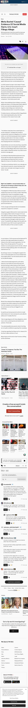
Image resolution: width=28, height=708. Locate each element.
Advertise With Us (5, 658)
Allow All (14, 705)
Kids (2, 654)
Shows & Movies (5, 649)
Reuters (3, 36)
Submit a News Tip (19, 665)
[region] (14, 697)
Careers (16, 647)
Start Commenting (14, 411)
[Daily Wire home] (14, 14)
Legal (16, 656)
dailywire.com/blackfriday (11, 187)
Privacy (3, 667)
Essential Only (14, 701)
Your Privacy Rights (19, 654)
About (2, 656)
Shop (2, 651)
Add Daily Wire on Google (15, 67)
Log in (21, 416)
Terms (2, 665)
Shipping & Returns (19, 660)
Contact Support (18, 649)
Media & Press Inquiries (20, 658)
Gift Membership (18, 651)
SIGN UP (24, 14)
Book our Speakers (5, 663)
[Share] (25, 41)
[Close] (25, 689)
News (2, 647)
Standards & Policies (19, 663)
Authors (3, 660)
